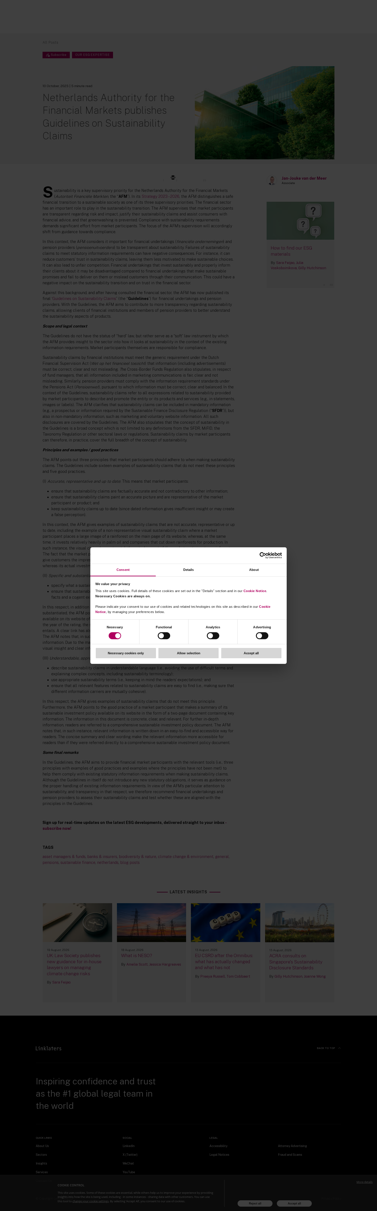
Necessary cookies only (126, 653)
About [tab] (254, 569)
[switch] (164, 635)
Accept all (251, 653)
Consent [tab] (123, 569)
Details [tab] (188, 569)
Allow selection (188, 653)
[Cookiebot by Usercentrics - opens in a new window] (263, 555)
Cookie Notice (254, 591)
